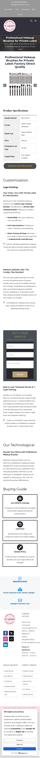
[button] (4, 85)
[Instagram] (5, 639)
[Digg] (11, 639)
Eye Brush (8, 676)
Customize (19, 740)
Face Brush (8, 671)
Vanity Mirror (28, 694)
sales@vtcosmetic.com (20, 5)
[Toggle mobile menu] (36, 21)
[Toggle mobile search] (31, 21)
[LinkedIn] (5, 644)
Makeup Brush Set (10, 693)
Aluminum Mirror (27, 682)
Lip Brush (8, 681)
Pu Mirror (27, 689)
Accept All (19, 749)
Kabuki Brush (9, 686)
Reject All (20, 744)
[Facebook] (5, 633)
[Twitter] (11, 633)
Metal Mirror (28, 676)
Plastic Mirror (28, 671)
